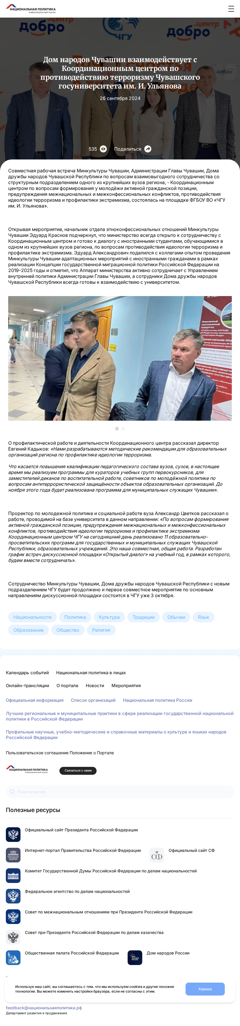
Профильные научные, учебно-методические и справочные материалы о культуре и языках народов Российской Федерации (116, 734)
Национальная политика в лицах (91, 672)
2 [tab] (123, 429)
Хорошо (205, 989)
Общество (67, 630)
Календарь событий (27, 672)
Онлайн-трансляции (27, 685)
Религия (101, 630)
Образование (28, 630)
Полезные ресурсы (33, 809)
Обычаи (176, 617)
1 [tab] (117, 429)
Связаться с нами (78, 770)
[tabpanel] (120, 358)
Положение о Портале (92, 752)
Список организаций (93, 700)
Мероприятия (126, 685)
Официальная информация (35, 700)
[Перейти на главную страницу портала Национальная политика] (27, 769)
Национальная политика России (157, 700)
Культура (109, 617)
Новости (95, 685)
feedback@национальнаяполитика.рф (44, 1007)
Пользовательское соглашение (37, 752)
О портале (67, 685)
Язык (203, 617)
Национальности (32, 617)
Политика (75, 617)
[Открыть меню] (231, 9)
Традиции (144, 617)
